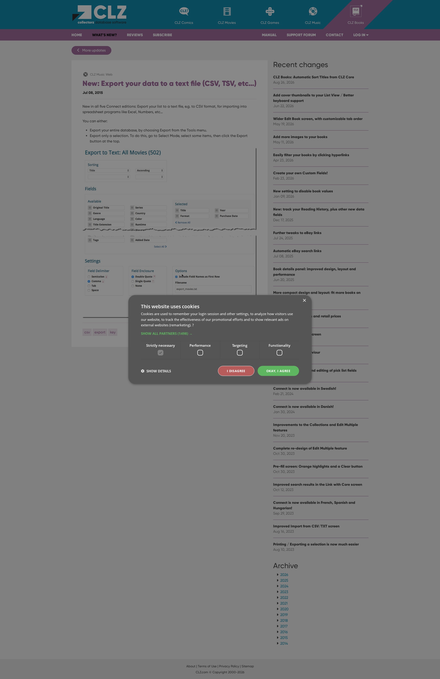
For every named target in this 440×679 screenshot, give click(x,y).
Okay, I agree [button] (278, 370)
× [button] (304, 300)
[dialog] (220, 339)
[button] (220, 333)
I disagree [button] (236, 370)
